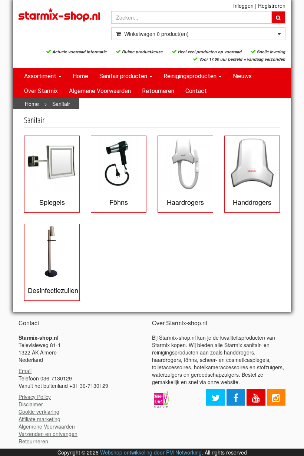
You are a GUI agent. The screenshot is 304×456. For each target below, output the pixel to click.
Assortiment (41, 76)
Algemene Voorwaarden (100, 90)
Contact (196, 90)
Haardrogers (185, 202)
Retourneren (158, 90)
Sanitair (61, 103)
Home (80, 76)
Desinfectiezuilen (53, 290)
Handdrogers (252, 202)
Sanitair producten (124, 76)
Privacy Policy (35, 396)
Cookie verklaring (39, 411)
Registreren (271, 5)
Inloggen (243, 5)
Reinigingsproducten (190, 76)
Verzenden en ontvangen (48, 433)
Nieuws (242, 76)
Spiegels (52, 202)
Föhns (118, 202)
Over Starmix (41, 90)
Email (25, 371)
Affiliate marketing (39, 419)
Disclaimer (31, 404)
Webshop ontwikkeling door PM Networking (151, 452)
